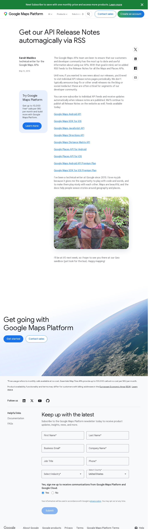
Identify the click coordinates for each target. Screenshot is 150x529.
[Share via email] (135, 78)
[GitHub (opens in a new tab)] (48, 400)
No (56, 492)
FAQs (10, 423)
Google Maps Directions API (69, 135)
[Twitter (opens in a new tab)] (32, 400)
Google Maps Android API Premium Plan (75, 163)
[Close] (142, 4)
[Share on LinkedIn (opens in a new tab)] (135, 59)
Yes (47, 492)
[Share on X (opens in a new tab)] (135, 49)
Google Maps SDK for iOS (67, 121)
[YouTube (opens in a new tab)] (40, 400)
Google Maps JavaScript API (69, 128)
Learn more (115, 4)
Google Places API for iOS (68, 156)
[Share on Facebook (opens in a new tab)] (135, 68)
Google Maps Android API (67, 114)
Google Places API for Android (70, 149)
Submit (50, 510)
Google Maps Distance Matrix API (72, 142)
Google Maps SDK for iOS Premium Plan (75, 170)
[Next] (81, 14)
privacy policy (95, 501)
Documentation (15, 418)
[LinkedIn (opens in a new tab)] (24, 400)
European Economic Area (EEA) (115, 386)
